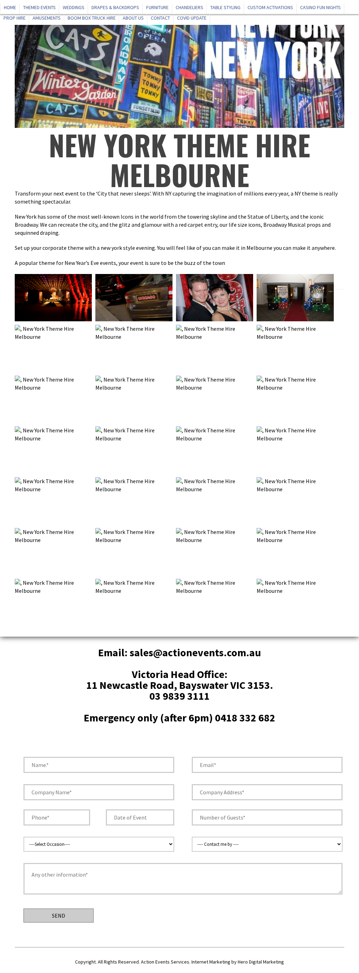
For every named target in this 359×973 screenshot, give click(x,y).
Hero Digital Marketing (261, 962)
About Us (133, 18)
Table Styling (225, 7)
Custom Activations (270, 7)
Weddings (73, 7)
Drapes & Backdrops (115, 7)
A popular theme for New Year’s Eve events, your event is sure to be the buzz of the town (120, 262)
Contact (160, 18)
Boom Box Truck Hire (92, 18)
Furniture (157, 7)
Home (10, 7)
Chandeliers (189, 7)
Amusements (47, 18)
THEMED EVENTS (39, 7)
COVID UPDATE (191, 18)
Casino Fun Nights (320, 7)
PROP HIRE (15, 18)
